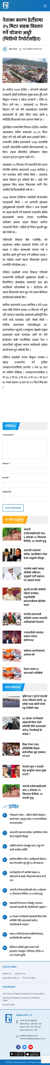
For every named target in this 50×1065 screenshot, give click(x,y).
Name (6, 463)
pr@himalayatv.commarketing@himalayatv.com (32, 1037)
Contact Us (20, 973)
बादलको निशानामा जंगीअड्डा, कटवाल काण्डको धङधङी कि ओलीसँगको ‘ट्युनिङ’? (28, 905)
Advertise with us (11, 978)
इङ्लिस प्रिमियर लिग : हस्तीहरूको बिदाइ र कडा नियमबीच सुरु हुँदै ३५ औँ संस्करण (28, 861)
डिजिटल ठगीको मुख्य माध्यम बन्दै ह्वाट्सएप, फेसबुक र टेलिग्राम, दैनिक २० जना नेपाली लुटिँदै (27, 951)
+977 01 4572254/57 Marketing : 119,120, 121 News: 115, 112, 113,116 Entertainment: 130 (31, 1025)
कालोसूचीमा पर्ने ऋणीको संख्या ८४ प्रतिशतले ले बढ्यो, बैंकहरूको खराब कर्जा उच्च (28, 876)
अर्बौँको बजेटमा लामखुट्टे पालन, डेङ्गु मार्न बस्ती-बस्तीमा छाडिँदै (27, 848)
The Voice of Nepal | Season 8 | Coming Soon (23, 993)
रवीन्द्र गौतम (13, 49)
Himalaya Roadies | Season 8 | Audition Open (21, 999)
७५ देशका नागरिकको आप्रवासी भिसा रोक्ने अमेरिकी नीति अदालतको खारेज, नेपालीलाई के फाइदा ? (28, 921)
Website (7, 491)
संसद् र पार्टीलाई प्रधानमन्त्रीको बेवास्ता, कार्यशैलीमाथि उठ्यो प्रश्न (26, 936)
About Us (7, 973)
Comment (9, 434)
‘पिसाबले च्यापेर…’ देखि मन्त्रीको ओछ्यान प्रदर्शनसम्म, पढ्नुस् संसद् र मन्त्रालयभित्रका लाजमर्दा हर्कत (28, 819)
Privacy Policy (29, 978)
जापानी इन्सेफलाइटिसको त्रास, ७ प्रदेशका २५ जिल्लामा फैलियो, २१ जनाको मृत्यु (28, 892)
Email (6, 477)
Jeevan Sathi (9, 1004)
